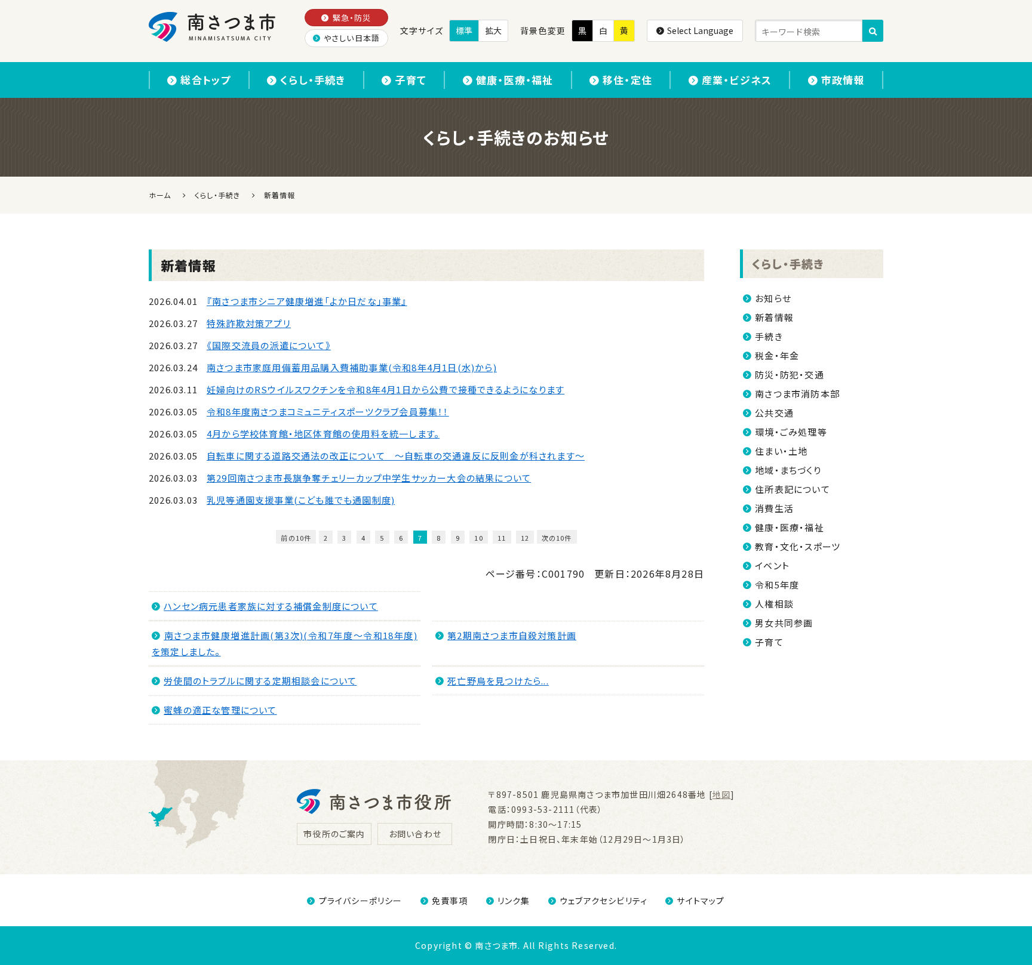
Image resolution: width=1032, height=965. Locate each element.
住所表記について (792, 489)
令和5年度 (777, 584)
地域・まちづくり (788, 470)
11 (501, 537)
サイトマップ (700, 901)
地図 (721, 794)
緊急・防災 (352, 17)
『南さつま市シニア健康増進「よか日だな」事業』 (307, 301)
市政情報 (843, 79)
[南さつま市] (213, 27)
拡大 (493, 30)
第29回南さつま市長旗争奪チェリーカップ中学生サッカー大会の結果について (369, 477)
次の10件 (557, 537)
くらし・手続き (312, 79)
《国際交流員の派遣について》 (269, 345)
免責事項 (450, 901)
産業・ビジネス (737, 79)
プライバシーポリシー (360, 901)
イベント (772, 565)
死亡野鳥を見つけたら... (498, 680)
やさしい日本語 (352, 38)
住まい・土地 (781, 451)
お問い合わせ (415, 834)
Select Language (700, 30)
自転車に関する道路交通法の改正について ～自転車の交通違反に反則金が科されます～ (396, 455)
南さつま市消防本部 (797, 393)
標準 (464, 30)
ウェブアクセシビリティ (603, 901)
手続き (769, 336)
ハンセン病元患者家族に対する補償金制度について (271, 606)
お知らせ (773, 298)
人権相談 (774, 603)
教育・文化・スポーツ (797, 546)
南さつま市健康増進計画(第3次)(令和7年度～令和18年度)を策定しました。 (284, 643)
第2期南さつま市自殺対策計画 (511, 635)
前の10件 (296, 537)
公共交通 (774, 412)
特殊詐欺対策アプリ (249, 323)
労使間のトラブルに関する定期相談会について (260, 680)
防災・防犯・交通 (789, 374)
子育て (410, 79)
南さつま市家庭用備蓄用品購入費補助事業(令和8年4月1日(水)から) (352, 367)
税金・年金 (777, 355)
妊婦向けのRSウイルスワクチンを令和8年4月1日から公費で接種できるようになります (385, 389)
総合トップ (205, 79)
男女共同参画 (784, 622)
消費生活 (774, 508)
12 (525, 537)
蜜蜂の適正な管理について (220, 710)
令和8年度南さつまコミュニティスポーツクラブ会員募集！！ (328, 411)
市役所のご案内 (334, 834)
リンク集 (513, 901)
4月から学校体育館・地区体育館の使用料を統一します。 (323, 433)
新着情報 (774, 317)
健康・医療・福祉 (515, 79)
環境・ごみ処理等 (791, 432)
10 (478, 537)
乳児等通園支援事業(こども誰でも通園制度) (301, 500)
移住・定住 (627, 79)
